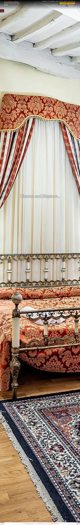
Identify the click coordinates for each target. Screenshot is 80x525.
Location (57, 1)
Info (74, 1)
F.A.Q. (72, 1)
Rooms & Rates (44, 1)
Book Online (63, 3)
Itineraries (65, 1)
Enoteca (69, 1)
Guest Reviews (52, 1)
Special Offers (71, 3)
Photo (49, 1)
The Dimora (61, 1)
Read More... (68, 517)
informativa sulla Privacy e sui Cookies (48, 523)
